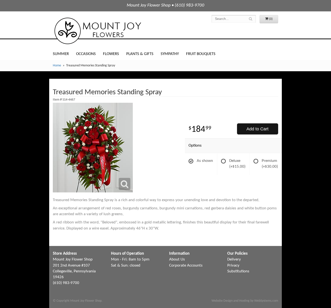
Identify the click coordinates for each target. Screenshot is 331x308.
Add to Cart (257, 128)
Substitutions (238, 271)
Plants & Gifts (139, 54)
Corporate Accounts (186, 265)
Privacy (233, 265)
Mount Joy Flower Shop (97, 31)
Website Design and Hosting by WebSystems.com (245, 300)
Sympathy (170, 54)
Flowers (111, 54)
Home (57, 65)
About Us (177, 259)
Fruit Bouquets (200, 54)
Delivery (234, 259)
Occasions (86, 54)
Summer (61, 54)
